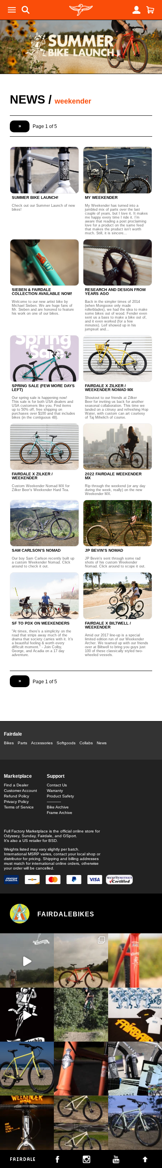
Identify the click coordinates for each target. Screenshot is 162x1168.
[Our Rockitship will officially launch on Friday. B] (135, 960)
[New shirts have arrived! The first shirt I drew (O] (135, 1015)
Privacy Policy (16, 801)
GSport (69, 836)
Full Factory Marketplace (26, 831)
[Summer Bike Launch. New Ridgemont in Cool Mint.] (135, 1122)
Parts (22, 743)
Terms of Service (19, 807)
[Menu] (12, 10)
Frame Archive (59, 812)
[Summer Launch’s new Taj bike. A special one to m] (135, 1069)
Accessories (42, 743)
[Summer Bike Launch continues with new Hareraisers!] (81, 1122)
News (27, 99)
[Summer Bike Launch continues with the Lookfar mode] (81, 1069)
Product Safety (60, 796)
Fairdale (13, 734)
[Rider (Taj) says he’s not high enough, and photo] (81, 1015)
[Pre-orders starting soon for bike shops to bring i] (27, 1015)
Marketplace (18, 776)
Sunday (28, 836)
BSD (52, 840)
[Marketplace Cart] (150, 10)
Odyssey (11, 836)
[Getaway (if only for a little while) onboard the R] (27, 960)
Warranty (55, 790)
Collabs (86, 743)
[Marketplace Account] (136, 10)
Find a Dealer (16, 785)
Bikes (9, 743)
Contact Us (57, 785)
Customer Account (20, 790)
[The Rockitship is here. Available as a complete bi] (81, 960)
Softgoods (66, 743)
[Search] (25, 10)
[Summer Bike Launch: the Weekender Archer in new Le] (27, 1069)
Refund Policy (16, 796)
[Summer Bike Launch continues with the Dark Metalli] (27, 1122)
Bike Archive (58, 807)
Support (55, 776)
